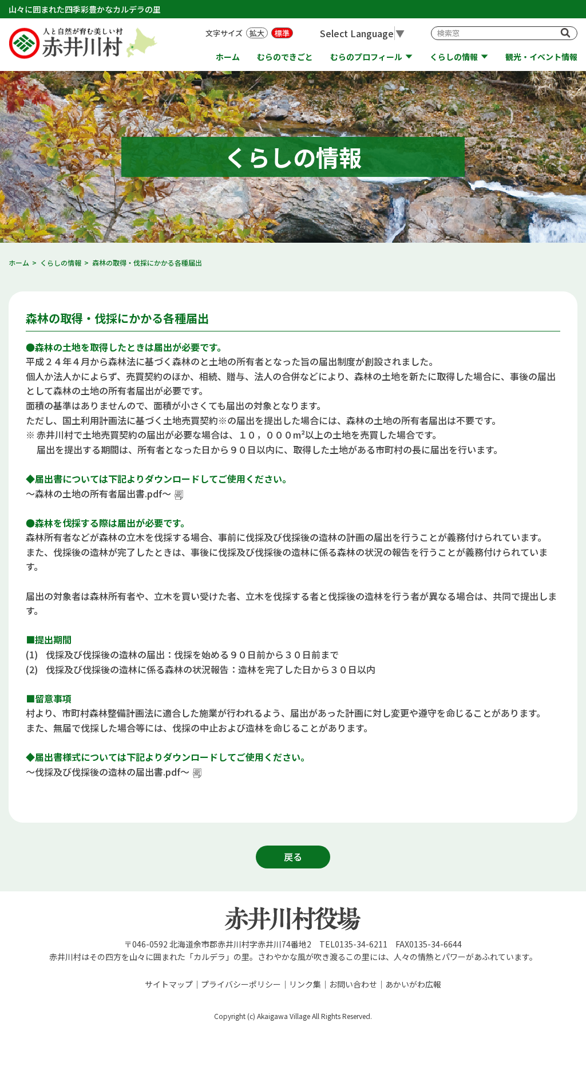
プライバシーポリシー (241, 984)
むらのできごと (285, 57)
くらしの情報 (454, 57)
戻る (293, 856)
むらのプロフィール (366, 57)
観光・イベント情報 (541, 57)
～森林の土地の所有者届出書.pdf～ (98, 493)
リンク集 (305, 984)
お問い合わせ (353, 984)
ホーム (228, 57)
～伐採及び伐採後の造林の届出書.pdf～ (107, 772)
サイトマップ (169, 984)
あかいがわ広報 (413, 984)
